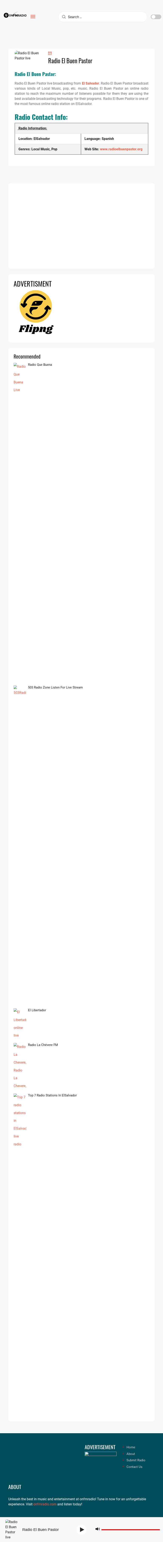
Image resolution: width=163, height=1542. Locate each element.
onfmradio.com (44, 1504)
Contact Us (134, 1467)
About (130, 1454)
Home (130, 1447)
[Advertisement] (81, 228)
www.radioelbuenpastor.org (121, 149)
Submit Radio (135, 1460)
